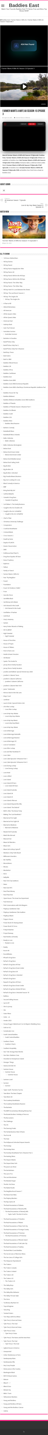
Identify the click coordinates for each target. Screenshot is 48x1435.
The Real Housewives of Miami (13, 1222)
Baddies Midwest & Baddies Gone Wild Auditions (19, 400)
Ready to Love (7, 940)
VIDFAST (23, 124)
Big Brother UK (8, 469)
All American (7, 310)
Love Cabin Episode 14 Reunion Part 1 (15, 759)
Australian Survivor (9, 331)
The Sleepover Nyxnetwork (12, 1261)
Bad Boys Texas (8, 352)
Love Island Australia (10, 790)
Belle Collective (8, 438)
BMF (4, 487)
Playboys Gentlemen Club (11, 909)
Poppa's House (8, 919)
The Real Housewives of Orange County (16, 1229)
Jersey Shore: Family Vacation (12, 668)
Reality (5, 947)
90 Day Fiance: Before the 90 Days (14, 279)
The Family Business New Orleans (14, 1132)
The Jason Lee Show (9, 1167)
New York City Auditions (11, 881)
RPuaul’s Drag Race (9, 957)
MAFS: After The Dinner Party (12, 811)
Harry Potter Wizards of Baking (13, 626)
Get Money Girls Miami (10, 602)
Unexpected (7, 1351)
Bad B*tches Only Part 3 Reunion (13, 349)
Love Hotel (6, 772)
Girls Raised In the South (11, 605)
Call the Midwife (8, 494)
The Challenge (8, 1121)
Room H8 (6, 950)
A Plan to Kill (7, 303)
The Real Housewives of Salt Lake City (15, 1243)
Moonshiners (7, 863)
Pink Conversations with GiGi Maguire (15, 905)
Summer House (8, 1069)
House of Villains (8, 647)
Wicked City (7, 1390)
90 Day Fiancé (7, 265)
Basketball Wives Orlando (11, 435)
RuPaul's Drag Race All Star (11, 964)
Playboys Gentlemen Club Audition (14, 912)
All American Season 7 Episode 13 (15, 200)
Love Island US (8, 797)
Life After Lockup (8, 706)
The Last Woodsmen (10, 1177)
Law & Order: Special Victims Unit (14, 703)
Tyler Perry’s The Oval (10, 1341)
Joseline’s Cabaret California (12, 679)
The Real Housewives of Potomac (14, 1233)
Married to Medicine (9, 825)
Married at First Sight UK (11, 821)
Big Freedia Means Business (12, 476)
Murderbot (6, 870)
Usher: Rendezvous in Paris (12, 1355)
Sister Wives (7, 1013)
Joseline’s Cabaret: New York (12, 685)
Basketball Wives (8, 431)
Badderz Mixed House (10, 363)
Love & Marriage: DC (10, 741)
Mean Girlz (6, 846)
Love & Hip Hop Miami (10, 720)
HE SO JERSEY (7, 630)
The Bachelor (7, 1107)
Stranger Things (8, 1062)
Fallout (5, 567)
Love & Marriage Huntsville (11, 734)
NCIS (5, 874)
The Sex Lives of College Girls (12, 1257)
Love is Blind (7, 776)
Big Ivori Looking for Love (11, 480)
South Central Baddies (10, 1034)
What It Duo (7, 1386)
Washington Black (9, 1372)
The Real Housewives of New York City (15, 1226)
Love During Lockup (9, 766)
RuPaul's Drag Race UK (10, 971)
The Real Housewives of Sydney (13, 1247)
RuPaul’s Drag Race (9, 978)
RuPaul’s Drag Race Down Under (13, 985)
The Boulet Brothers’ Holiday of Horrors (16, 1114)
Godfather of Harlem (10, 612)
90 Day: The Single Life (10, 296)
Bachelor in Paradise (10, 338)
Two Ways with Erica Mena (11, 1317)
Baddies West (7, 421)
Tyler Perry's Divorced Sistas (12, 1320)
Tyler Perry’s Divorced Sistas (12, 1327)
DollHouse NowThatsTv (11, 553)
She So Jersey (7, 1006)
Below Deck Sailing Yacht (11, 462)
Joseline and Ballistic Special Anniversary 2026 (18, 672)
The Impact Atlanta (9, 1160)
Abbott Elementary (9, 307)
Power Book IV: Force (10, 926)
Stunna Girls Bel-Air (9, 1066)
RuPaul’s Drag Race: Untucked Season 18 (16, 992)
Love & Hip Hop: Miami (10, 727)
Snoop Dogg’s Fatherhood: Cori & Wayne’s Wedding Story (21, 1024)
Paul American (8, 902)
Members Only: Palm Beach (12, 853)
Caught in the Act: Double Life (12, 508)
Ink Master (6, 658)
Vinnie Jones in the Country (11, 1369)
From (5, 591)
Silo (4, 1010)
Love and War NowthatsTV (11, 752)
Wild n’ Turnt (7, 1393)
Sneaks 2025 (7, 1020)
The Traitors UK (8, 1275)
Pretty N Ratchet (8, 930)
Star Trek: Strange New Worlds (13, 1052)
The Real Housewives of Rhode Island (15, 1240)
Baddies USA (7, 417)
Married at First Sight (10, 818)
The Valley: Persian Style (11, 1296)
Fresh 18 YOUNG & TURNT (11, 588)
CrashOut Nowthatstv (10, 528)
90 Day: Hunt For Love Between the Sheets (16, 289)
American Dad (8, 321)
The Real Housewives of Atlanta (13, 1205)
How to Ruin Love (8, 651)
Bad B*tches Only (9, 342)
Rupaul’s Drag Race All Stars (12, 982)
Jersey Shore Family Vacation (12, 665)
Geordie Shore (8, 595)
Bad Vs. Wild (7, 359)
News (5, 884)
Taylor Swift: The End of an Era (13, 1090)
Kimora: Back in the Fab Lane (12, 692)
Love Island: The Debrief (11, 807)
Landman (6, 699)
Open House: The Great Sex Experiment (16, 898)
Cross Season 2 (8, 535)
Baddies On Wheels (9, 410)
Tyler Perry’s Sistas (9, 1331)
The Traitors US (8, 1278)
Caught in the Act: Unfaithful (12, 511)
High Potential (7, 633)
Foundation (7, 584)
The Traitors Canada (10, 1268)
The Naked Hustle (9, 1188)
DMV (4, 549)
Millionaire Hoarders (10, 856)
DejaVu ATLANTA (8, 542)
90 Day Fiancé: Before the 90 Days (14, 275)
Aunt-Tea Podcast (9, 328)
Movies (5, 867)
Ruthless (6, 996)
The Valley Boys (8, 1285)
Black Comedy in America (11, 483)
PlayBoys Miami (8, 916)
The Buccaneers (8, 1118)
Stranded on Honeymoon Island (13, 1059)
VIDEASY (40, 124)
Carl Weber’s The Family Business (14, 504)
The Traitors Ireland (9, 1271)
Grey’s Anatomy (8, 619)
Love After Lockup (11, 709)
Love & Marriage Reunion (11, 738)
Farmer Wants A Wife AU (19, 20)
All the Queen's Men (9, 314)
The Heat (6, 1139)
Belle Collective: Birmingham (12, 445)
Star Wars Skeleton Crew (11, 1055)
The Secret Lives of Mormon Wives (14, 1254)
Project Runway (8, 933)
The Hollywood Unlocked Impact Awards (16, 1142)
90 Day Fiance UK (8, 272)
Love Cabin (6, 755)
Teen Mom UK (7, 1097)
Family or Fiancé (8, 570)
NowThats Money (9, 891)
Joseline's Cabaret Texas (11, 675)
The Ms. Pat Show (9, 1184)
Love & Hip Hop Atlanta (10, 713)
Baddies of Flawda (9, 403)
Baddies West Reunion (12, 423)
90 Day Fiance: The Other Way (12, 286)
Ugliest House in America (11, 1348)
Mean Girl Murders (9, 842)
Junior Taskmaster (9, 689)
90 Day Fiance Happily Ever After (13, 268)
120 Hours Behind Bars (10, 258)
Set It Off (6, 1003)
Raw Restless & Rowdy (10, 937)
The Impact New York (10, 1163)
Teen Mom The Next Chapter (12, 1093)
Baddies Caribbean (9, 373)
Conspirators (7, 525)
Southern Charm (8, 1041)
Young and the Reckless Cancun (13, 1407)
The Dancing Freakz (9, 1128)
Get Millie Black (8, 598)
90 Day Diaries (8, 261)
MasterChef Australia (10, 832)
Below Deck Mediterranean (12, 459)
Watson (5, 1379)
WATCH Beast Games (10, 1376)
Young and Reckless (9, 1400)
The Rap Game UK (9, 1202)
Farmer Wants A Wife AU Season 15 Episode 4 (19, 241)
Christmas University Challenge (13, 521)
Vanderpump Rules (9, 1358)
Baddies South (8, 414)
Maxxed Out (7, 839)
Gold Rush (6, 616)
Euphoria (6, 563)
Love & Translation (9, 745)
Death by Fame (8, 539)
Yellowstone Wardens (10, 1397)
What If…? (6, 1383)
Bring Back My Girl (9, 490)
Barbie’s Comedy (8, 428)
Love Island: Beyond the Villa (12, 804)
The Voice (6, 1299)
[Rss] (24, 1431)
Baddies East (24, 5)
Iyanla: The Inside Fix (10, 661)
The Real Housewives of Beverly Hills (15, 1209)
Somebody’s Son (8, 1031)
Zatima (5, 1411)
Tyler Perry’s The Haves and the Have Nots (16, 1337)
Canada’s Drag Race (9, 497)
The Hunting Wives (9, 1156)
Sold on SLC (7, 1027)
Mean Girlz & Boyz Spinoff (11, 849)
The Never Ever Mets (10, 1195)
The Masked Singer (9, 1181)
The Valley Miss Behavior (11, 1292)
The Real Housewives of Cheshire (14, 1219)
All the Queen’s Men (9, 317)
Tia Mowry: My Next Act (11, 1303)
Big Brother (7, 466)
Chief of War (7, 518)
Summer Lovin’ (8, 1079)
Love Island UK (8, 793)
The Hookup (7, 1146)
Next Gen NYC (7, 888)
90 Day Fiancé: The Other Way (12, 282)
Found (5, 581)
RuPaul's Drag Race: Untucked (12, 975)
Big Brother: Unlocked (10, 473)
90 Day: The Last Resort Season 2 (13, 293)
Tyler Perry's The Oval (10, 1324)
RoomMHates (7, 954)
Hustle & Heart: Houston (11, 654)
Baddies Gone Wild (9, 380)
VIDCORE (32, 124)
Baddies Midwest (9, 396)
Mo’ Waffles (7, 860)
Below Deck (7, 448)
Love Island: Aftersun (10, 800)
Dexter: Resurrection (10, 546)
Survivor (6, 1083)
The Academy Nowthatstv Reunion (14, 1104)
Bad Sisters (7, 356)
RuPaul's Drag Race (9, 961)
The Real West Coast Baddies (12, 1250)
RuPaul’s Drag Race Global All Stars (14, 989)
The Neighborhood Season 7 (12, 1191)
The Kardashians (8, 1170)
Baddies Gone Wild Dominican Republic (16, 384)
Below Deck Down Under (11, 452)
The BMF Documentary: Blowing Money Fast (17, 1111)
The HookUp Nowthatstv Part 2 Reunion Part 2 (18, 1153)
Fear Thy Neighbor (9, 577)
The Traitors (7, 1264)
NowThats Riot (8, 895)
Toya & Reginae (8, 1306)
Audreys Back (7, 324)
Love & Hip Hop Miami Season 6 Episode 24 (32, 205)
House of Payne (8, 644)
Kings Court (7, 696)
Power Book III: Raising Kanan (13, 923)
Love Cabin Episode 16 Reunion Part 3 (15, 762)
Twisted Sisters (8, 1313)
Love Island (7, 779)
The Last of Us (8, 1174)
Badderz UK (7, 366)
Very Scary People (9, 1365)
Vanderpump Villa (9, 1362)
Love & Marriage (8, 731)
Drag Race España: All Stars (12, 556)
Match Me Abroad (9, 835)
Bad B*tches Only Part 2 (11, 345)
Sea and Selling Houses (10, 999)
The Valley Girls (8, 1289)
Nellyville (6, 877)
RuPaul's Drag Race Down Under (13, 968)
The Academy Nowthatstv (11, 1100)
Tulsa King (6, 1310)
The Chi (5, 1125)
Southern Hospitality (9, 1048)
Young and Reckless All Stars (12, 1404)
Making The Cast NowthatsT (12, 814)
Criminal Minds (8, 532)
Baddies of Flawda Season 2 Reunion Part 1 (17, 407)
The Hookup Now (9, 1149)
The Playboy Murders (10, 1198)
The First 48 (7, 1135)
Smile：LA (6, 1017)
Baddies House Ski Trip (10, 393)
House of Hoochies (9, 640)
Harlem (5, 623)
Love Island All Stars (9, 783)
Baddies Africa (8, 370)
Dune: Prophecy (8, 560)
